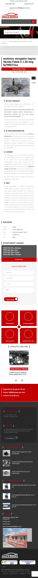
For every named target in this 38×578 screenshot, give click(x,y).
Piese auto (4, 41)
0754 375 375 (28, 4)
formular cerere (14, 573)
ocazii (22, 571)
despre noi (5, 573)
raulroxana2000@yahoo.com (19, 8)
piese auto (4, 571)
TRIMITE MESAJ (10, 300)
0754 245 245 (8, 254)
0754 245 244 (8, 252)
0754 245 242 (6, 524)
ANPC (4, 566)
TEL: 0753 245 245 (19, 72)
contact (29, 573)
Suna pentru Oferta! (19, 369)
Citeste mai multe (9, 438)
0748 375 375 (8, 248)
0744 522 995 (6, 521)
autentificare (23, 573)
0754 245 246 (9, 4)
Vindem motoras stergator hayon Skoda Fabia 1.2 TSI (18, 373)
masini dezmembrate (13, 571)
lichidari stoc (28, 571)
